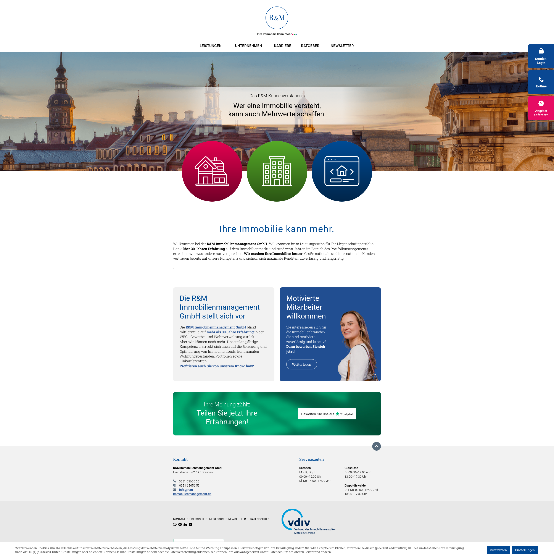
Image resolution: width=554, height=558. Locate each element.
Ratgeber (310, 46)
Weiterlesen (301, 364)
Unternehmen (248, 46)
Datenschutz (259, 519)
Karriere (282, 46)
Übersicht (197, 519)
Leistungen (211, 46)
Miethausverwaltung (212, 171)
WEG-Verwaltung (212, 160)
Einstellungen (525, 550)
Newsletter (342, 46)
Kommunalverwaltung (212, 182)
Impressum (216, 519)
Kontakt (179, 519)
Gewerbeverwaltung (277, 171)
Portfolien (342, 165)
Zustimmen (498, 550)
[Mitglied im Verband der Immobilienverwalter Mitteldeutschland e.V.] (331, 522)
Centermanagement (342, 176)
